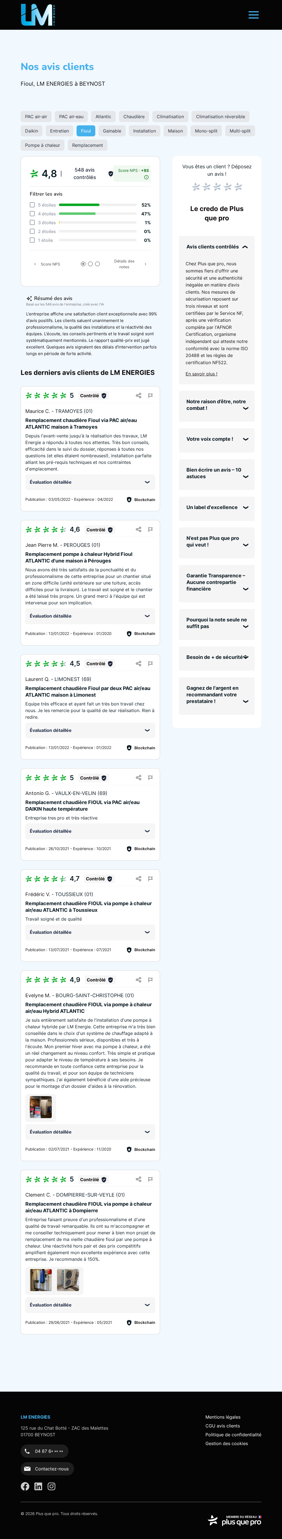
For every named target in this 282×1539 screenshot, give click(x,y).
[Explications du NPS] (146, 176)
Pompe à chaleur (42, 145)
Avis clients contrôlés (212, 247)
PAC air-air (36, 116)
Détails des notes (124, 264)
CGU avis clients (222, 1426)
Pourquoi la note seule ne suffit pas (216, 623)
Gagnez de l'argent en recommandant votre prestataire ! (212, 694)
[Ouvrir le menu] (253, 15)
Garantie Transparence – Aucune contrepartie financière (215, 582)
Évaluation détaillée (51, 482)
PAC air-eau (71, 116)
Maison (175, 131)
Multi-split (240, 131)
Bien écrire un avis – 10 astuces (213, 473)
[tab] (83, 263)
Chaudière (134, 116)
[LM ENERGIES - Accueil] (38, 15)
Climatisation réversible (220, 116)
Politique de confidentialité (233, 1434)
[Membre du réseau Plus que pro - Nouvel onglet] (234, 1520)
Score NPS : (133, 170)
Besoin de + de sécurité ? (216, 657)
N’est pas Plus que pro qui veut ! (212, 541)
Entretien (59, 131)
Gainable (112, 131)
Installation (144, 131)
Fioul (86, 131)
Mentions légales (222, 1417)
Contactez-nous (52, 1469)
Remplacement (87, 145)
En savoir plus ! (201, 374)
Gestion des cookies (226, 1443)
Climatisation (170, 116)
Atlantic (103, 116)
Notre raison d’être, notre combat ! (216, 405)
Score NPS (50, 264)
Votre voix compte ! (209, 439)
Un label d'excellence (212, 507)
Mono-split (206, 131)
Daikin (31, 131)
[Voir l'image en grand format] (41, 1107)
